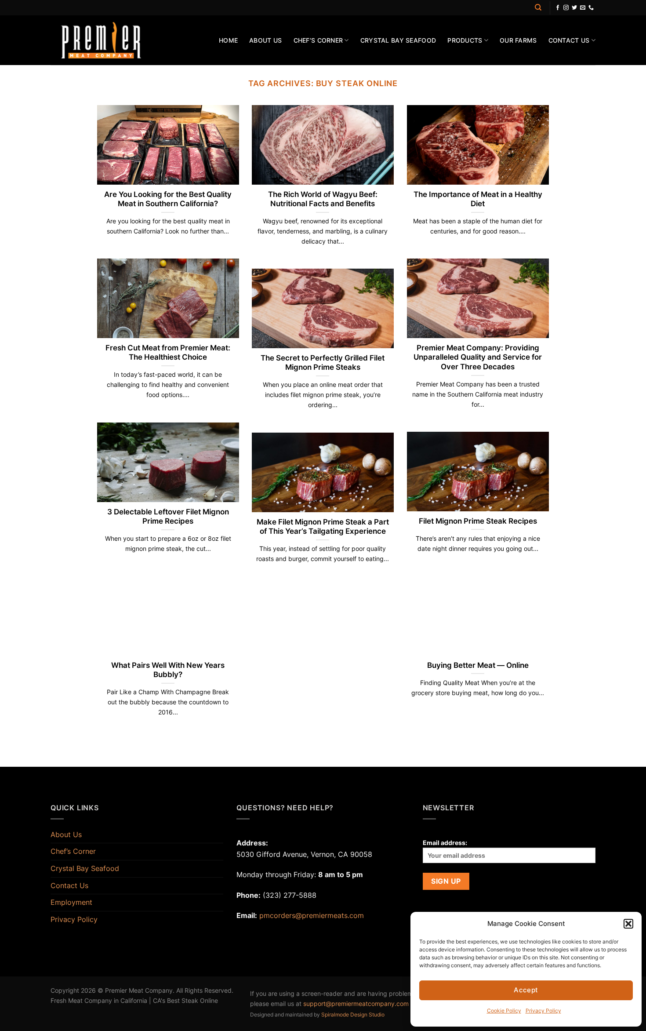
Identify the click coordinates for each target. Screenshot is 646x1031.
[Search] (538, 7)
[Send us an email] (582, 8)
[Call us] (591, 8)
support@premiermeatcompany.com (356, 1003)
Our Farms (518, 40)
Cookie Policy (504, 1010)
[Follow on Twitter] (574, 8)
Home (228, 40)
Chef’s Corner (318, 40)
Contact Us (569, 40)
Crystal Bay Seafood (398, 40)
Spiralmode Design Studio (353, 1014)
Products (464, 40)
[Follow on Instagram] (566, 8)
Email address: (445, 842)
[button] (628, 923)
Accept (526, 990)
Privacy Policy (543, 1010)
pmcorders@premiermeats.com (311, 915)
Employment (71, 902)
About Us (265, 40)
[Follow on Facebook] (557, 8)
